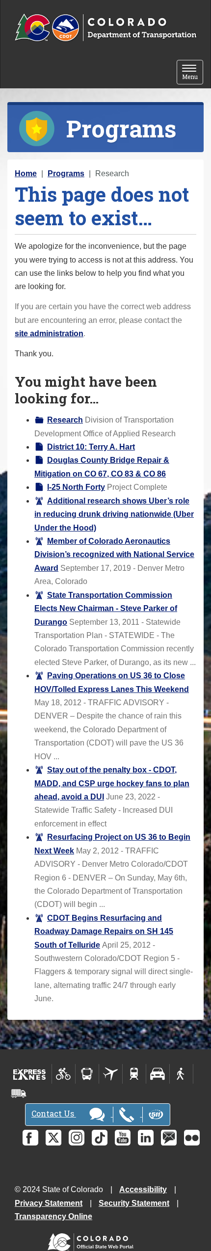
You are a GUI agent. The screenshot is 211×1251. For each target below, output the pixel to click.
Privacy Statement (48, 1203)
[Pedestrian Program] (181, 1074)
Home (26, 173)
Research (65, 420)
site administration (49, 333)
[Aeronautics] (111, 1074)
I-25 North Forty (76, 487)
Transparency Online (53, 1216)
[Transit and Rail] (87, 1074)
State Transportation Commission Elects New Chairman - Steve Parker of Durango (105, 608)
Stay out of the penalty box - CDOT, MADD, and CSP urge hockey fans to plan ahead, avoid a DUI (111, 783)
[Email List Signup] (169, 1137)
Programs (66, 173)
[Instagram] (76, 1137)
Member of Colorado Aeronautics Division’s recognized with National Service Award (114, 554)
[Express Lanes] (29, 1074)
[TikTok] (99, 1137)
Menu (192, 72)
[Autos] (158, 1074)
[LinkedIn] (146, 1137)
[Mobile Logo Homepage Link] (105, 28)
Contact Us (53, 1113)
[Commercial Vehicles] (18, 1093)
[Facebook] (30, 1137)
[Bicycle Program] (64, 1074)
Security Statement (134, 1203)
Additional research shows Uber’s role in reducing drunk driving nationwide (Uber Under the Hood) (114, 514)
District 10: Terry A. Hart (91, 447)
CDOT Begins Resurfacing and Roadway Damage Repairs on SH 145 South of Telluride (103, 931)
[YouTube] (122, 1137)
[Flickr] (192, 1137)
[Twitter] (53, 1137)
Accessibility (143, 1189)
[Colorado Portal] (92, 1240)
